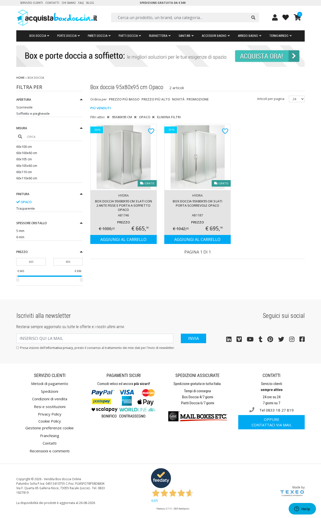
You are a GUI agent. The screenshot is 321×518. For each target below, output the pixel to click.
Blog (90, 3)
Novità (178, 99)
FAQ (81, 3)
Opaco (26, 202)
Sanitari (184, 36)
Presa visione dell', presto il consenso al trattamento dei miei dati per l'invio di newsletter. (97, 348)
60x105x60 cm (26, 165)
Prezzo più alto (155, 99)
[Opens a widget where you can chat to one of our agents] (302, 509)
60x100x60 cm (26, 153)
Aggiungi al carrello (123, 239)
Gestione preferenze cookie (49, 427)
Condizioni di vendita (49, 398)
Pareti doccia (97, 36)
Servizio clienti (31, 3)
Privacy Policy (49, 414)
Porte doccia (66, 36)
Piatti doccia (128, 36)
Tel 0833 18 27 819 (276, 410)
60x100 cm (24, 146)
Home (20, 77)
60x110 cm (24, 172)
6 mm (20, 237)
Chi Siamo (69, 3)
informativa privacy (59, 348)
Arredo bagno (248, 36)
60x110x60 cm (26, 178)
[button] (49, 100)
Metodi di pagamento (49, 383)
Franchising (49, 435)
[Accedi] (275, 17)
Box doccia (37, 36)
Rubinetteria (158, 36)
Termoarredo (278, 36)
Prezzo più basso (124, 99)
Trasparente (25, 208)
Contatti (52, 3)
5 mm (20, 230)
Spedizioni (49, 391)
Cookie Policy (49, 421)
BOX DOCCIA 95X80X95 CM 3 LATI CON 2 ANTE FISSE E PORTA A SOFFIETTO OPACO (123, 205)
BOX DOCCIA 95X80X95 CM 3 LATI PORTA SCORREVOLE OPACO (197, 203)
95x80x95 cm (122, 117)
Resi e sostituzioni (49, 406)
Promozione (198, 99)
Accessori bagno (214, 36)
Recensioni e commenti (49, 450)
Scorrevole (24, 107)
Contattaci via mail (272, 422)
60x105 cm (24, 159)
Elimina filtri (169, 117)
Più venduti (100, 108)
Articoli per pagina (271, 98)
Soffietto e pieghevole (33, 113)
